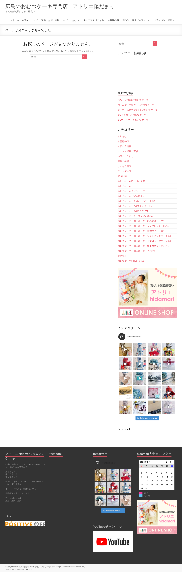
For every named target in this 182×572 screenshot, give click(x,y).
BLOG (125, 20)
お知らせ (122, 136)
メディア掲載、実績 (128, 151)
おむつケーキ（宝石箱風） (131, 196)
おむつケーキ (124, 186)
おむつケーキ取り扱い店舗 (131, 181)
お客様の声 (113, 20)
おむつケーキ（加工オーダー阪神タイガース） (141, 230)
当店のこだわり (126, 156)
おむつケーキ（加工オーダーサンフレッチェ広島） (144, 226)
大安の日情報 (124, 146)
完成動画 (122, 176)
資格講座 (122, 255)
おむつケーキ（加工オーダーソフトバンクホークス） (145, 235)
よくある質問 (124, 166)
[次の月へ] (171, 462)
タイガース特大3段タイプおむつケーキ (138, 109)
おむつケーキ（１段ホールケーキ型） (137, 201)
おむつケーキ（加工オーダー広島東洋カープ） (141, 221)
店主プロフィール (141, 20)
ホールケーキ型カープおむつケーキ (136, 104)
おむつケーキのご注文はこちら (88, 20)
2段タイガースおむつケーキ (132, 114)
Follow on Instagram (148, 418)
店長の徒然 (123, 161)
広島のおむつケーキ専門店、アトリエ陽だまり (60, 6)
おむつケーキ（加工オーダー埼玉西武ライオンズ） (144, 245)
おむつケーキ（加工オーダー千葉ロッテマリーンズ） (145, 240)
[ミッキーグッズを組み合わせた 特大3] (125, 378)
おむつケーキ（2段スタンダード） (135, 206)
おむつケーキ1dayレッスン (131, 260)
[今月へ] (166, 462)
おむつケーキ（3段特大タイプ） (134, 211)
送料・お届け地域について (55, 20)
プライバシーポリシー (165, 20)
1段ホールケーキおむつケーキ (133, 119)
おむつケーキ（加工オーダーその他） (137, 250)
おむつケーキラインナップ (24, 20)
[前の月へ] (161, 462)
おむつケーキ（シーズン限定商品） (136, 216)
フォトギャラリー (127, 171)
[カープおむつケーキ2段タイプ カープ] (168, 392)
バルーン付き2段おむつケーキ (133, 99)
